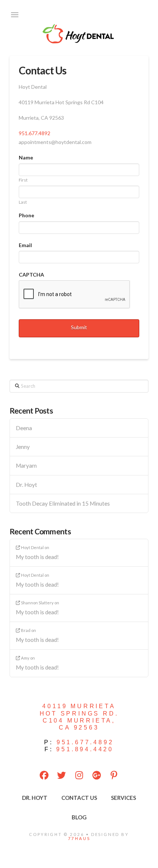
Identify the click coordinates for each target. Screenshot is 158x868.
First (23, 180)
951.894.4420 (85, 749)
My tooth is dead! (37, 557)
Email (25, 245)
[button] (15, 15)
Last (23, 202)
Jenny (23, 446)
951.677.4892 (34, 133)
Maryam (26, 465)
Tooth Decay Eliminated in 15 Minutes (63, 503)
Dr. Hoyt (26, 484)
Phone (26, 215)
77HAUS (79, 838)
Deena (24, 428)
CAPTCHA (31, 274)
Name (26, 157)
